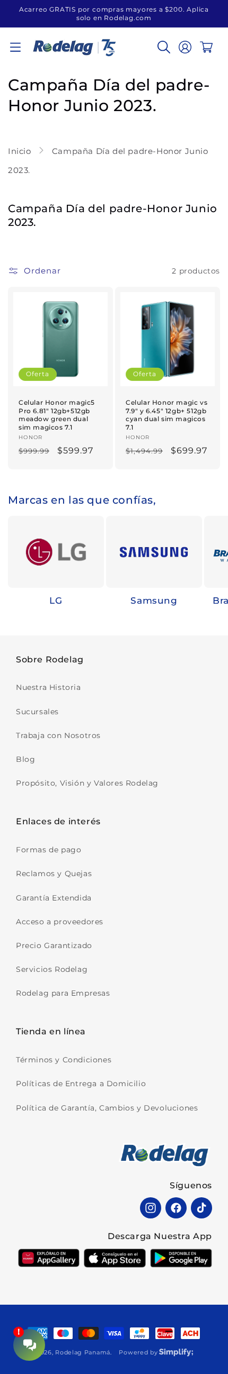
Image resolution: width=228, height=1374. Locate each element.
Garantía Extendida (54, 898)
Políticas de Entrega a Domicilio (81, 1083)
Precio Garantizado (54, 945)
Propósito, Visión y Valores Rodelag (87, 783)
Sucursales (37, 711)
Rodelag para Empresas (63, 993)
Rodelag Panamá (82, 1352)
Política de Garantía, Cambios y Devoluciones (107, 1108)
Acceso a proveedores (59, 921)
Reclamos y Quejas (54, 873)
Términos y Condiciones (63, 1059)
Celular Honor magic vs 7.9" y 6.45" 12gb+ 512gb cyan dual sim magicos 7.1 (166, 414)
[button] (15, 47)
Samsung (153, 600)
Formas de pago (48, 849)
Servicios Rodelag (51, 969)
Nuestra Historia (48, 687)
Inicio (20, 151)
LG (55, 600)
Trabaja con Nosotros (58, 735)
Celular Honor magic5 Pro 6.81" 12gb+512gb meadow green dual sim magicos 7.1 (57, 414)
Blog (25, 759)
